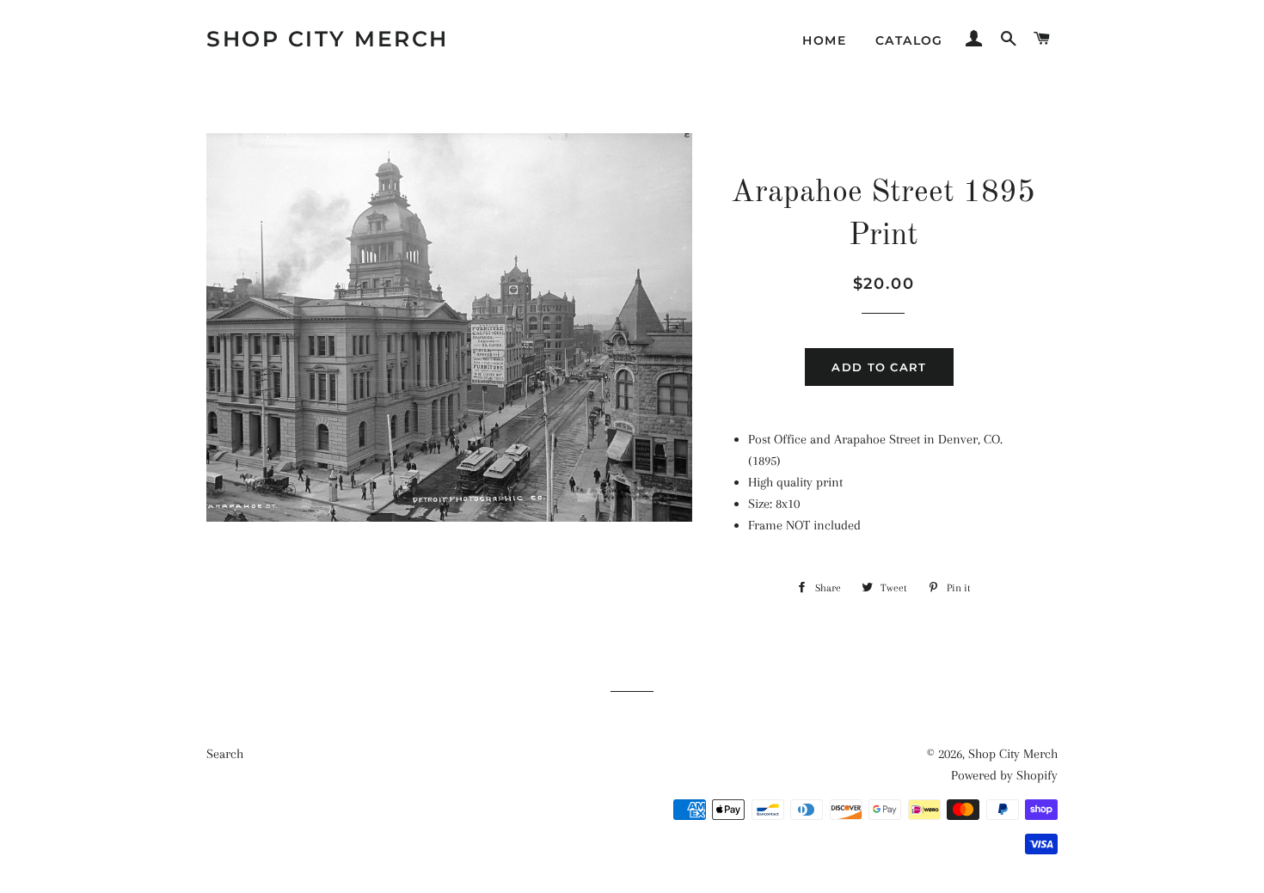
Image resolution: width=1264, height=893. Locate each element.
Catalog (909, 40)
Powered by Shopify (1004, 775)
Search (224, 753)
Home (824, 40)
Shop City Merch (327, 39)
